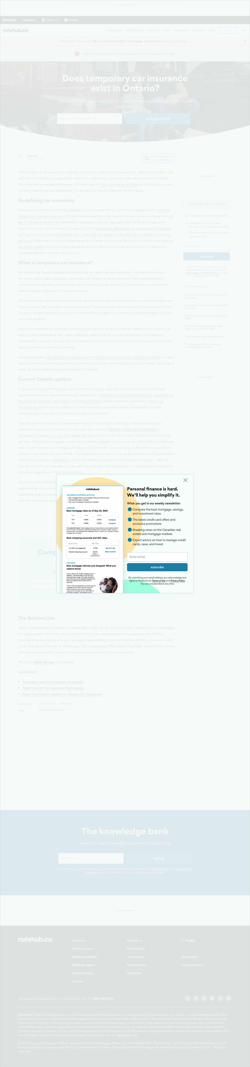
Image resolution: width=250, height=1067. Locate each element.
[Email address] (157, 557)
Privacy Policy (178, 580)
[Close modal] (186, 480)
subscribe (157, 567)
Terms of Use (158, 580)
